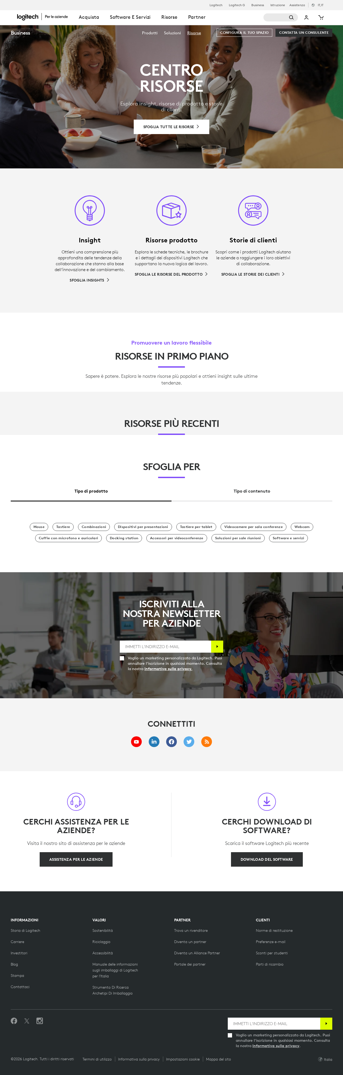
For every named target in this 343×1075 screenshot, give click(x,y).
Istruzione (277, 5)
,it (320, 5)
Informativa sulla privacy (275, 1045)
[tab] (91, 489)
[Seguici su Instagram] (39, 1021)
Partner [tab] (197, 17)
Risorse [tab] (169, 17)
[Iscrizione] (217, 647)
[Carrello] (320, 17)
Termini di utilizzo (97, 1059)
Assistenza (297, 5)
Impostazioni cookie (183, 1059)
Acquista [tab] (89, 17)
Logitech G (237, 5)
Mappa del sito (218, 1059)
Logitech (216, 5)
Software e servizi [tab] (130, 17)
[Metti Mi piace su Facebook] (14, 1021)
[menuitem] (150, 32)
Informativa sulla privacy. (168, 668)
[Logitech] (45, 16)
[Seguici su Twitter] (27, 1021)
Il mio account (306, 17)
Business (257, 5)
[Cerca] (280, 17)
